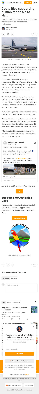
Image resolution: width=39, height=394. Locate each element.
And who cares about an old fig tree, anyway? (13, 313)
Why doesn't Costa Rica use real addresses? (14, 309)
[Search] (35, 302)
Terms (27, 378)
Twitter (28, 256)
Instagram (21, 256)
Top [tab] (4, 302)
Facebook (15, 256)
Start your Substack (14, 385)
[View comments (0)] (8, 34)
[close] (33, 326)
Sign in (35, 3)
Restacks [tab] (14, 278)
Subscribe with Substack (21, 361)
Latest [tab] (9, 302)
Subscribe (28, 3)
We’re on (10, 256)
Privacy (22, 378)
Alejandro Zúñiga (11, 27)
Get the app (29, 385)
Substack (10, 390)
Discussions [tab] (16, 302)
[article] (19, 313)
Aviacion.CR (27, 59)
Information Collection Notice (25, 367)
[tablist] (10, 278)
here (33, 186)
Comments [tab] (6, 278)
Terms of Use (30, 365)
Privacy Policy (20, 369)
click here (14, 207)
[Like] (3, 34)
